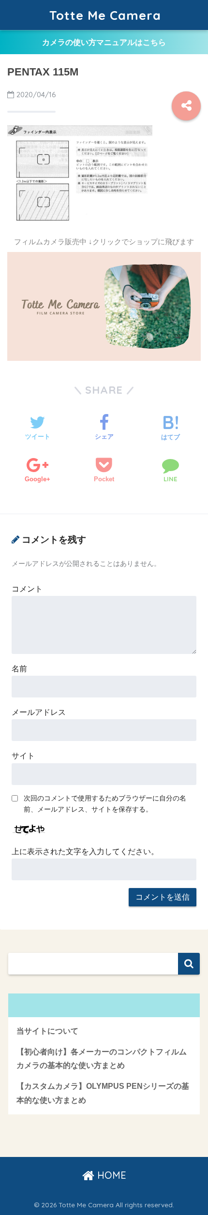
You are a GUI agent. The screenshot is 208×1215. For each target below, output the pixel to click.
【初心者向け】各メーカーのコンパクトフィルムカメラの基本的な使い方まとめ (101, 1059)
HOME (110, 1175)
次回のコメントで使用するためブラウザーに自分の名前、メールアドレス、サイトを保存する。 (105, 803)
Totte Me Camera (105, 15)
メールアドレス (39, 712)
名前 (19, 669)
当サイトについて (47, 1031)
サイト (23, 756)
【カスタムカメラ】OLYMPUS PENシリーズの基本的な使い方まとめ (102, 1093)
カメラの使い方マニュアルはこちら (104, 42)
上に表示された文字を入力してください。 (85, 851)
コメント (27, 589)
